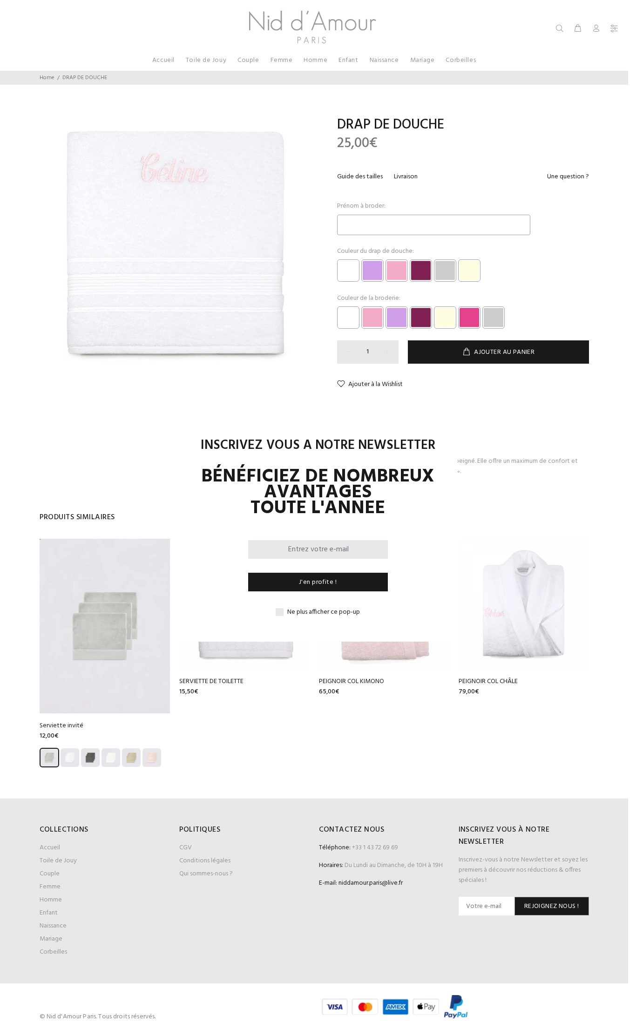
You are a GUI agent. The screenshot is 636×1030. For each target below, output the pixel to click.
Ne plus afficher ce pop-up (323, 612)
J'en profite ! (318, 582)
